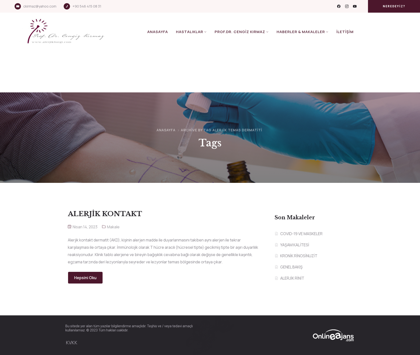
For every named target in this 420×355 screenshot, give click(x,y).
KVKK (71, 342)
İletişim (345, 31)
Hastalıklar (189, 31)
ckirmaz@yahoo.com (39, 6)
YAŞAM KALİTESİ (294, 245)
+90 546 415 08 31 (86, 6)
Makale (113, 227)
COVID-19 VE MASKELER (301, 233)
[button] (394, 6)
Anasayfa (157, 31)
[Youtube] (354, 6)
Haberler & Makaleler (301, 31)
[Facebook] (338, 6)
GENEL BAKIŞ (291, 267)
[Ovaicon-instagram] (346, 6)
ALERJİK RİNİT (292, 278)
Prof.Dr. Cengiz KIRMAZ (240, 31)
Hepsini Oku (85, 277)
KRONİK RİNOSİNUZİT (298, 255)
